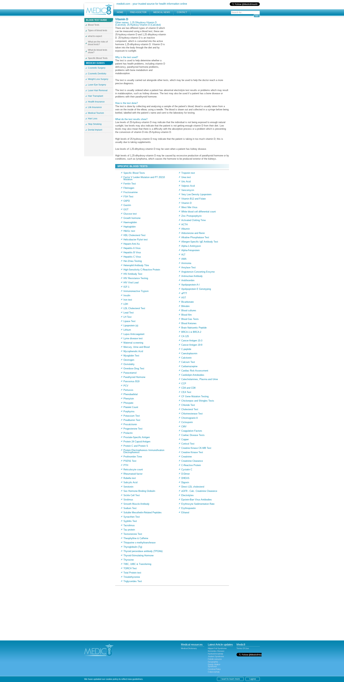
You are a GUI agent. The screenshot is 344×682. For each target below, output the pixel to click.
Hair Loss (92, 118)
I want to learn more (230, 679)
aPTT (184, 293)
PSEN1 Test (129, 461)
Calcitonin (186, 357)
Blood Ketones (189, 323)
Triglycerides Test (132, 581)
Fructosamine (130, 192)
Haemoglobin (130, 222)
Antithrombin (187, 280)
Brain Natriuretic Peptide (194, 327)
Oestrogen (128, 360)
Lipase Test (129, 321)
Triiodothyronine (131, 577)
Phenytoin (128, 398)
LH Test (127, 317)
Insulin (126, 295)
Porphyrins (129, 411)
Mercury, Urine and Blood (136, 347)
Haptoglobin (129, 226)
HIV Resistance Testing (135, 278)
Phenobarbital (130, 394)
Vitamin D (186, 203)
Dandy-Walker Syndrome (214, 665)
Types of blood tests (97, 30)
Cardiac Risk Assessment (194, 370)
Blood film (186, 314)
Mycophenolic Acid (133, 351)
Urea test (186, 177)
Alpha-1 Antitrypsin (191, 246)
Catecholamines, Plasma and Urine (199, 379)
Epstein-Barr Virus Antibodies (196, 499)
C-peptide (186, 349)
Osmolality (129, 364)
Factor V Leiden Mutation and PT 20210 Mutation (144, 178)
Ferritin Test (129, 183)
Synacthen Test (131, 516)
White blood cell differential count (198, 211)
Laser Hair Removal (98, 90)
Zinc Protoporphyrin (191, 216)
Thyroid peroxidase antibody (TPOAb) (143, 551)
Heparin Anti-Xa (131, 243)
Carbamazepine (189, 366)
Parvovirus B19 (131, 381)
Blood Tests (93, 25)
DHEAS (185, 478)
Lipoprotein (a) (130, 325)
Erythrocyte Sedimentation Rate (197, 504)
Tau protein (129, 529)
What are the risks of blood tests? (98, 42)
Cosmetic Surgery (96, 68)
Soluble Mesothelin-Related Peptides (142, 512)
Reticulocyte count (133, 469)
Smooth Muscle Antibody (136, 504)
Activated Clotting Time (193, 220)
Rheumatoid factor (132, 473)
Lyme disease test (133, 338)
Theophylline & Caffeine (135, 538)
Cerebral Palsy (214, 669)
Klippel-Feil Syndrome (217, 648)
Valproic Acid (188, 185)
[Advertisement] (199, 43)
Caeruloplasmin (189, 353)
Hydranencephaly (215, 654)
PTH (125, 465)
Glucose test (130, 213)
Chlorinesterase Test (192, 413)
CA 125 (185, 336)
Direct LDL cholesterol (192, 486)
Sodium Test (130, 508)
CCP (183, 383)
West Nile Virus (189, 207)
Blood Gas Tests (190, 319)
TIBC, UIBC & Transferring (137, 564)
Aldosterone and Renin (193, 233)
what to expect (95, 36)
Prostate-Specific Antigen (136, 437)
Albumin (185, 228)
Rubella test (129, 478)
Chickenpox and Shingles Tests (197, 400)
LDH (125, 304)
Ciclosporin (187, 422)
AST (183, 297)
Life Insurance (95, 107)
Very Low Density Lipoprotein (196, 194)
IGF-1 (126, 286)
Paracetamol (130, 372)
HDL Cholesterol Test (134, 235)
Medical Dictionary (189, 648)
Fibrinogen (128, 188)
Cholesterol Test (189, 409)
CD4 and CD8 (188, 387)
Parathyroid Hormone (134, 377)
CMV (184, 426)
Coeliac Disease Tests (193, 435)
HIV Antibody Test (132, 274)
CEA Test (186, 392)
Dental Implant (95, 130)
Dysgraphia (213, 662)
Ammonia (186, 263)
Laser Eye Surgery (97, 84)
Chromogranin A (189, 418)
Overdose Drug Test (133, 368)
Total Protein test (132, 572)
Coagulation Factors (191, 430)
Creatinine (186, 456)
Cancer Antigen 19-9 (191, 345)
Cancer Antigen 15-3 (191, 340)
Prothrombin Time (132, 456)
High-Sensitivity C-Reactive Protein (141, 269)
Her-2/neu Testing (132, 261)
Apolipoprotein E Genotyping (196, 289)
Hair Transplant (95, 96)
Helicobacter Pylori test (135, 239)
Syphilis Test (130, 521)
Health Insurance (96, 101)
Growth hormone (131, 218)
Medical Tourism (96, 113)
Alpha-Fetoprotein (190, 250)
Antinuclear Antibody (192, 276)
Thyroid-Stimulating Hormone (138, 555)
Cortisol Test (187, 443)
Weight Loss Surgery (98, 79)
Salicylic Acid (130, 482)
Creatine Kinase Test (192, 452)
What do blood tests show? (97, 51)
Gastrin (127, 205)
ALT (183, 254)
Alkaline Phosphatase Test (195, 237)
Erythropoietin (188, 508)
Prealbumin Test (131, 420)
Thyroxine (128, 559)
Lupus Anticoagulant (133, 334)
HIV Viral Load (130, 282)
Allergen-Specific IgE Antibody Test (199, 241)
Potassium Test (131, 415)
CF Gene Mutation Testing (195, 396)
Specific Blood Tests (134, 173)
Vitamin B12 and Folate (193, 198)
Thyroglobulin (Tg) (132, 547)
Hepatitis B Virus (132, 252)
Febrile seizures (215, 659)
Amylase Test (188, 267)
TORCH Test (130, 568)
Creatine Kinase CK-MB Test (196, 448)
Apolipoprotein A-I (190, 284)
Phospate (128, 403)
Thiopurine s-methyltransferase (139, 542)
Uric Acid (186, 181)
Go (256, 16)
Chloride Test (188, 405)
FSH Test (128, 196)
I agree (252, 679)
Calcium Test (188, 362)
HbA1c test (129, 231)
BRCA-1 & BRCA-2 (191, 332)
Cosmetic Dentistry (97, 73)
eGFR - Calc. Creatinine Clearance (199, 491)
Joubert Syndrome (216, 656)
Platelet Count (130, 407)
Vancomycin (187, 190)
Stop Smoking (95, 124)
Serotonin (128, 486)
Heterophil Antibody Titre (136, 265)
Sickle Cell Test (131, 495)
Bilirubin (185, 306)
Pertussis (128, 390)
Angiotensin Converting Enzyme (198, 271)
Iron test (127, 299)
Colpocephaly (214, 672)
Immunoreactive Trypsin (136, 291)
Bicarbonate (187, 302)
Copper (185, 439)
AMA (184, 259)
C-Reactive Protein (191, 465)
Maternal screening (133, 342)
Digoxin (185, 482)
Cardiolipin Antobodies (192, 375)
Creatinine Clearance (192, 461)
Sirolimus (128, 499)
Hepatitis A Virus (132, 248)
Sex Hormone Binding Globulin (139, 491)
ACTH (184, 224)
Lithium (127, 329)
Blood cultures (188, 310)
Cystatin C (186, 469)
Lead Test (128, 312)
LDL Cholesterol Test (134, 308)
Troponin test (188, 173)
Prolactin (128, 433)
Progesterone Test (132, 428)
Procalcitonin (130, 424)
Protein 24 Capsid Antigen (136, 441)
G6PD (126, 201)
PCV (125, 385)
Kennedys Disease (216, 651)
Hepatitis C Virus (132, 256)
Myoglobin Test (131, 355)
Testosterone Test (132, 534)
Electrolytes (187, 495)
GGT (125, 209)
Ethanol (185, 512)
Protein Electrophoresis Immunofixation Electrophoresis (143, 451)
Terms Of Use (242, 648)
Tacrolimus (129, 525)
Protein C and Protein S (135, 446)
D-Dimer (185, 473)
